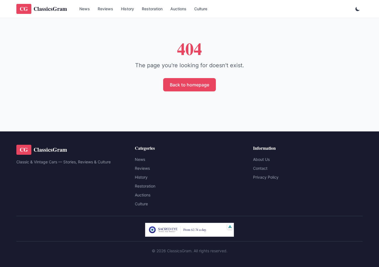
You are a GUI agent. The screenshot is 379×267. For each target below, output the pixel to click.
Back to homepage (189, 85)
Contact (260, 168)
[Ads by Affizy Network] (230, 226)
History (127, 8)
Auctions (178, 8)
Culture (200, 8)
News (84, 8)
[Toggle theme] (358, 9)
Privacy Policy (266, 177)
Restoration (152, 8)
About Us (261, 159)
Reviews (105, 8)
